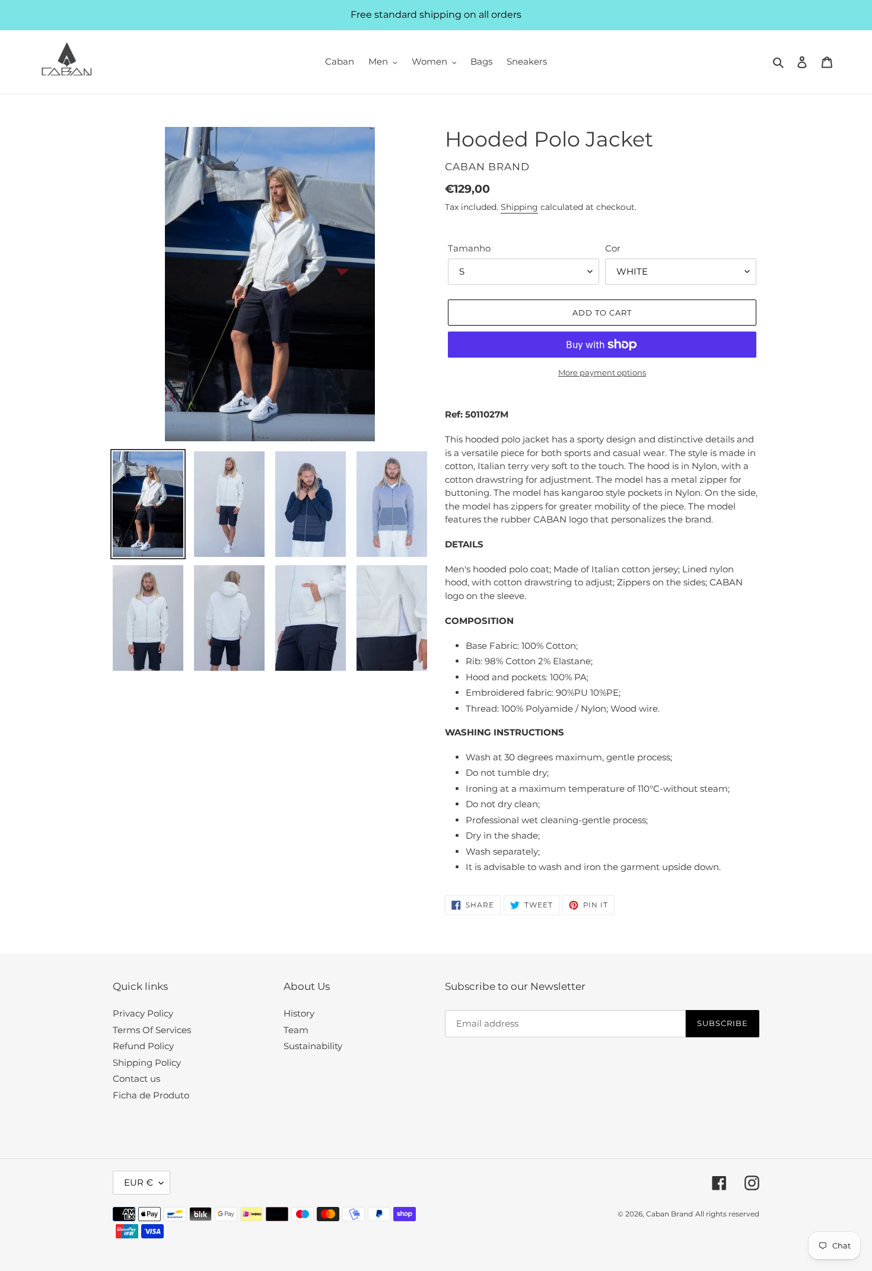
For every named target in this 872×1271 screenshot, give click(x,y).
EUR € (138, 1182)
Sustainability (313, 1046)
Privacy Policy (143, 1013)
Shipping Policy (147, 1062)
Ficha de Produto (151, 1095)
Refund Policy (143, 1046)
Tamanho (469, 248)
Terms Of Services (152, 1030)
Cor (612, 248)
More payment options (602, 372)
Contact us (136, 1078)
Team (296, 1030)
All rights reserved (727, 1213)
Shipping (519, 207)
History (299, 1013)
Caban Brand (669, 1213)
